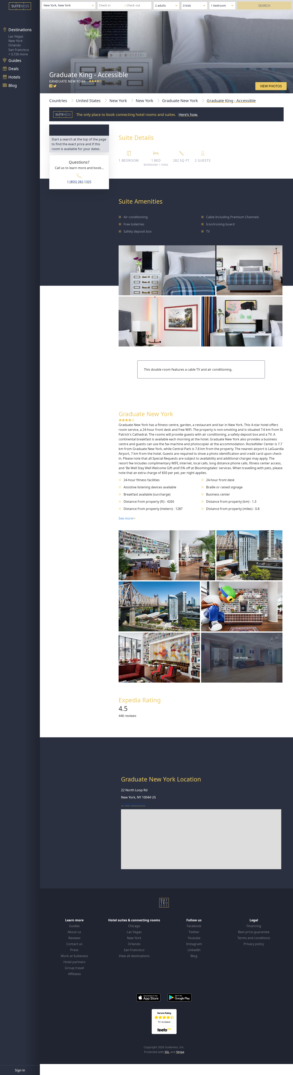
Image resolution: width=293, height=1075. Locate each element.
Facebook (194, 926)
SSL (167, 1052)
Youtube (194, 938)
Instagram (194, 944)
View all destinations (134, 956)
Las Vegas (15, 36)
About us (74, 932)
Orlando (14, 45)
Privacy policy (254, 944)
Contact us (74, 944)
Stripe (180, 1052)
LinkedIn (194, 950)
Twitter (194, 932)
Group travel (74, 968)
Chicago (134, 926)
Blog (194, 956)
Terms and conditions (253, 938)
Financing (254, 926)
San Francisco (18, 50)
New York (15, 41)
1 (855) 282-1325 (79, 182)
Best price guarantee (253, 932)
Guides (74, 926)
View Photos (271, 86)
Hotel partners (74, 962)
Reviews (74, 938)
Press (74, 950)
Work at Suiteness (74, 956)
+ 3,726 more (18, 54)
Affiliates (74, 974)
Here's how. (188, 114)
